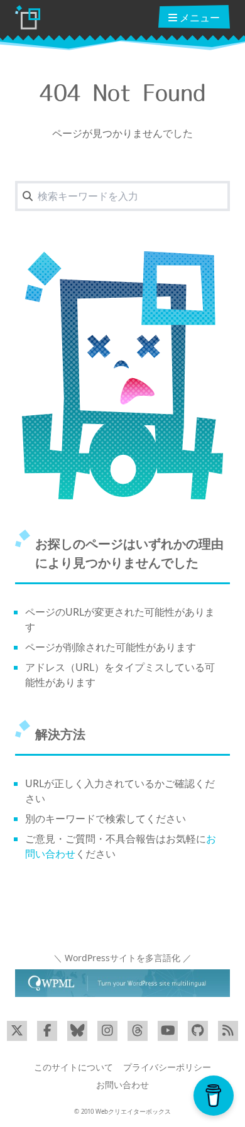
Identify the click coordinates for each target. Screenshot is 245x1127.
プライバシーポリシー (167, 1067)
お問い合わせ (122, 1085)
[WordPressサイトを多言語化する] (122, 983)
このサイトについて (73, 1067)
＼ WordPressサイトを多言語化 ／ (122, 958)
